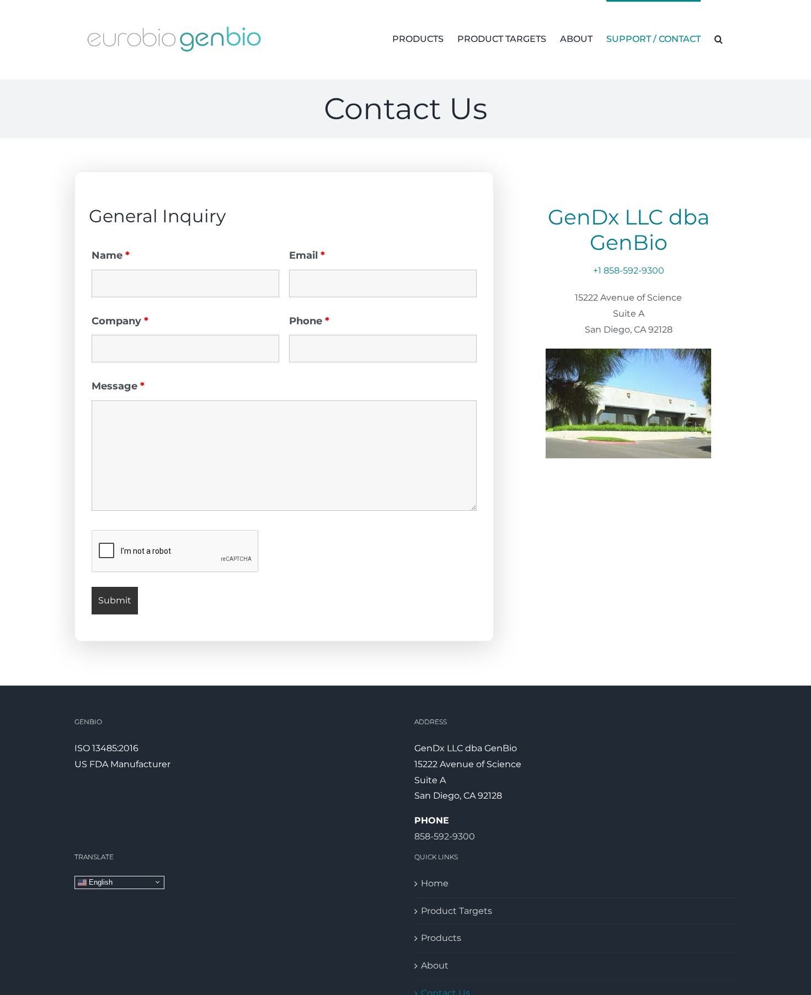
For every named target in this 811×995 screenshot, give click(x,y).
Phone (309, 321)
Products (441, 938)
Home (435, 883)
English (100, 882)
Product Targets (456, 911)
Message (118, 386)
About (435, 965)
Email (307, 255)
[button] (718, 38)
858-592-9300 (444, 836)
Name (111, 255)
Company (120, 321)
